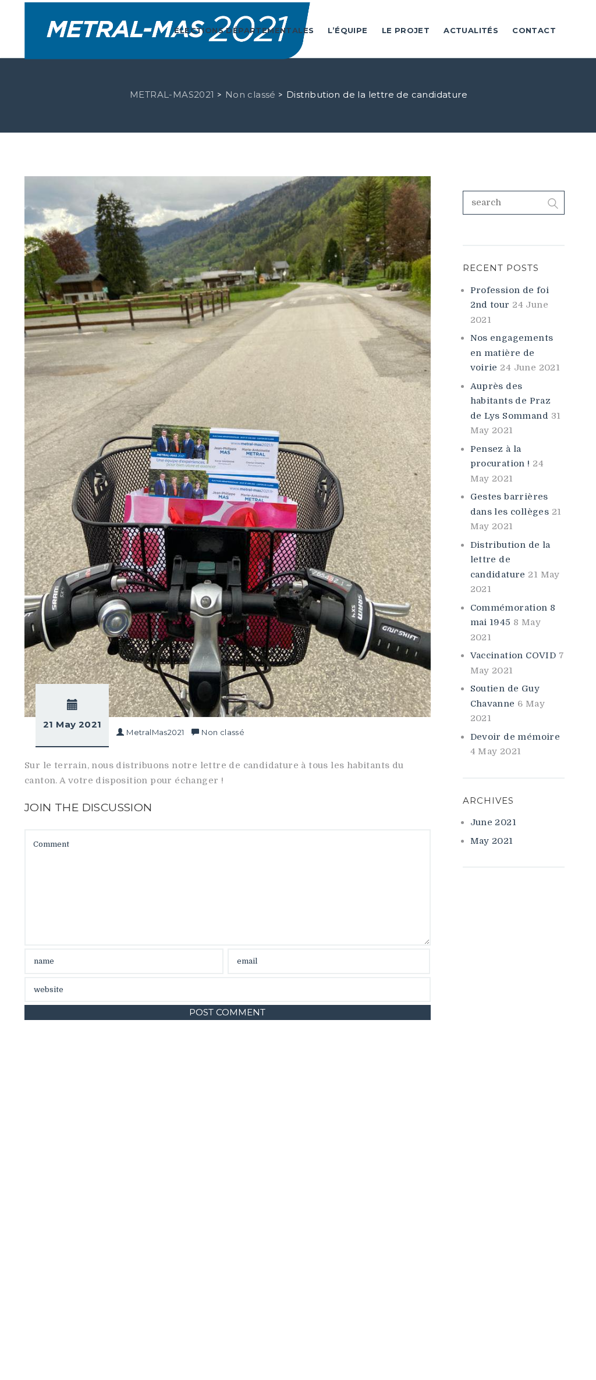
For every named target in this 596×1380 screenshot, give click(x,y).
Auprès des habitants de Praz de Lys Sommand (510, 401)
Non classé (222, 732)
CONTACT (534, 30)
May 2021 (491, 841)
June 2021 (493, 822)
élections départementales (244, 30)
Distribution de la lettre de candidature (510, 560)
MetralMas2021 (155, 732)
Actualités (471, 30)
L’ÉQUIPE (347, 30)
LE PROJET (406, 30)
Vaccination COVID (513, 655)
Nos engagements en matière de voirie (512, 353)
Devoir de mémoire (515, 737)
